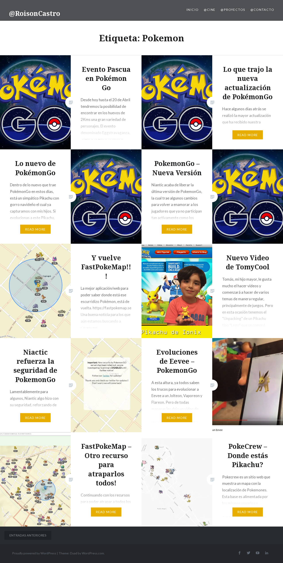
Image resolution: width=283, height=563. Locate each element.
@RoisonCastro (34, 13)
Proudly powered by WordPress (34, 553)
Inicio (192, 9)
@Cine (209, 9)
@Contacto (262, 9)
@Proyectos (233, 9)
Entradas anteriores (28, 535)
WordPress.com (93, 553)
